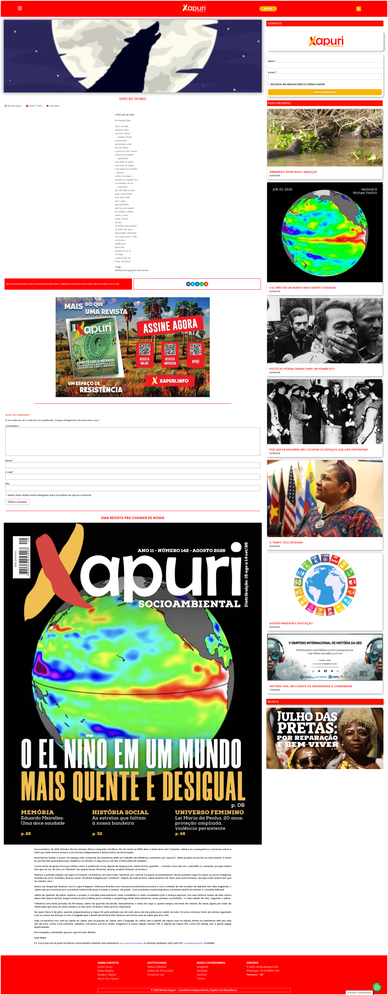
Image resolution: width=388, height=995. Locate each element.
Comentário (12, 426)
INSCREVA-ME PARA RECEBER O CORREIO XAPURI (298, 84)
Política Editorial (156, 966)
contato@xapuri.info (193, 943)
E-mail (9, 472)
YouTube (202, 974)
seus (117, 233)
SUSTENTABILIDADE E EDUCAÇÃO (291, 623)
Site (7, 484)
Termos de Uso (155, 974)
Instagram (202, 966)
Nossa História (106, 970)
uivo (119, 258)
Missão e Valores (107, 974)
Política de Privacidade (160, 970)
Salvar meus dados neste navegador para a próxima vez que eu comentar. (50, 495)
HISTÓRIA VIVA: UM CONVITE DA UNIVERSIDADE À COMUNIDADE (310, 686)
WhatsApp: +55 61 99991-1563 (263, 970)
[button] (358, 9)
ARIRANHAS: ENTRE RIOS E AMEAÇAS (293, 172)
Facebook (202, 970)
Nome (9, 461)
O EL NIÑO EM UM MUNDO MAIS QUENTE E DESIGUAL (302, 287)
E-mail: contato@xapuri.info (262, 966)
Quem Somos (105, 966)
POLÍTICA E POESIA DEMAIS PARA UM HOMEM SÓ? (302, 369)
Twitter (201, 978)
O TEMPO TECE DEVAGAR (286, 542)
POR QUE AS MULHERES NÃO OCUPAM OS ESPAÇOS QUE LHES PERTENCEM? (318, 449)
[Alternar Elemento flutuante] (377, 987)
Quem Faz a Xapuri (108, 978)
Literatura (54, 105)
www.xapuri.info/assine (131, 943)
